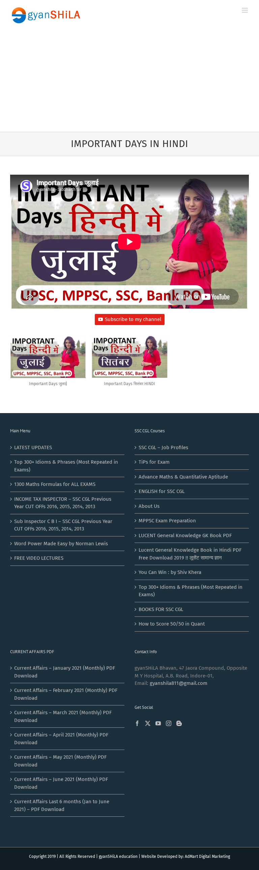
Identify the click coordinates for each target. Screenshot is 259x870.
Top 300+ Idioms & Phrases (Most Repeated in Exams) (66, 466)
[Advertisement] (129, 81)
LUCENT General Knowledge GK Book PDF (185, 535)
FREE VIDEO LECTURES (38, 558)
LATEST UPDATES (33, 447)
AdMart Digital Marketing (207, 856)
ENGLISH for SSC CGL (161, 491)
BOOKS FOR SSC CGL (161, 609)
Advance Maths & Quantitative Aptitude (183, 477)
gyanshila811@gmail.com (178, 683)
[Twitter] (147, 723)
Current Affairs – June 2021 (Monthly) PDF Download (61, 783)
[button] (48, 364)
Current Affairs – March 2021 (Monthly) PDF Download (63, 716)
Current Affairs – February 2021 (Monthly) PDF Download (65, 694)
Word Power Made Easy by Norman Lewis (61, 544)
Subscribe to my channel (133, 319)
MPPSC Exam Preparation (167, 521)
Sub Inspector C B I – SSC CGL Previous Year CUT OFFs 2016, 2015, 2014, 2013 (63, 525)
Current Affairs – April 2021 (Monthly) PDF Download (61, 739)
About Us (149, 506)
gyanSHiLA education (118, 856)
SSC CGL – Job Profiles (163, 447)
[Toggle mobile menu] (245, 10)
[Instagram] (168, 723)
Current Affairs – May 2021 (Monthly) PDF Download (60, 761)
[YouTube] (158, 723)
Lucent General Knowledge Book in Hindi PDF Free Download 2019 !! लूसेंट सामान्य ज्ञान (190, 554)
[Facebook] (137, 723)
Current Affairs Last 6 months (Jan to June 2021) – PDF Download (61, 805)
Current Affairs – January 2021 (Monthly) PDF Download (64, 672)
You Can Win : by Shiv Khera (170, 572)
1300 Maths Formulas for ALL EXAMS (54, 484)
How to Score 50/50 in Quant (172, 624)
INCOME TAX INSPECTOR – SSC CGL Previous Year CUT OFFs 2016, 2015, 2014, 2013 (62, 503)
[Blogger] (179, 723)
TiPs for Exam (154, 462)
